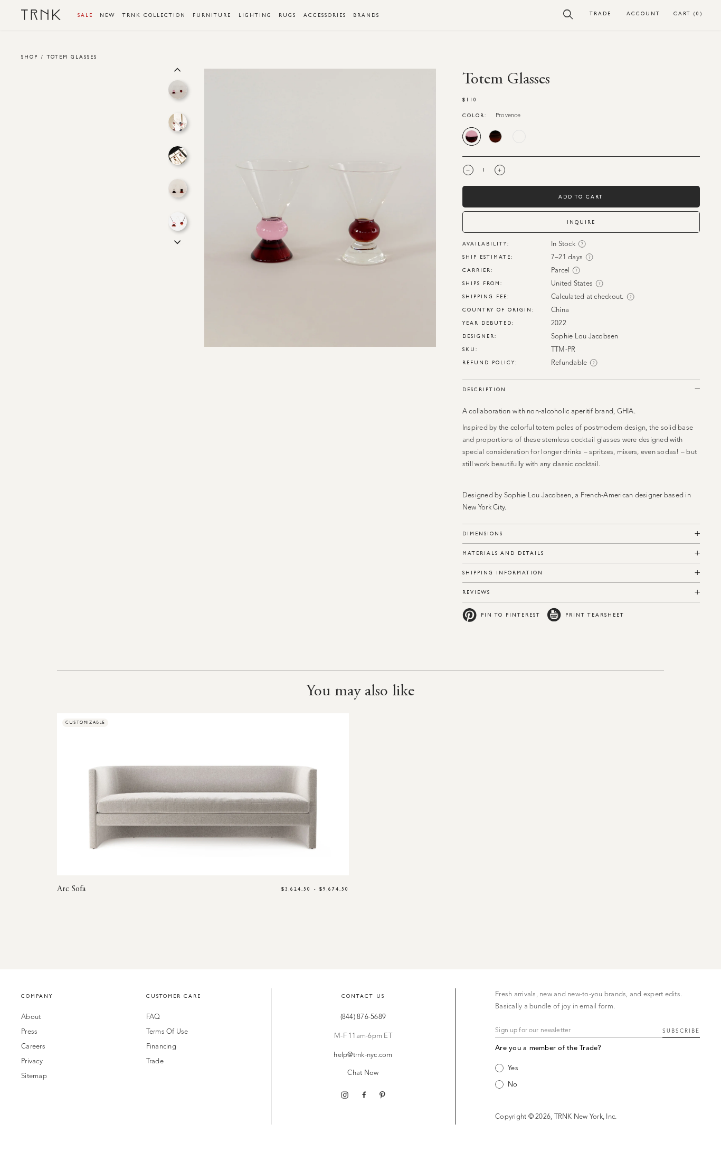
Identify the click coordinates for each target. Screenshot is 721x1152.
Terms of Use (167, 1031)
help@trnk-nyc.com (363, 1055)
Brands (366, 15)
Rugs (287, 15)
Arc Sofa (71, 889)
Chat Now (362, 1073)
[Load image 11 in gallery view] (177, 221)
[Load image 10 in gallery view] (177, 188)
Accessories (324, 15)
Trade (600, 13)
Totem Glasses (72, 57)
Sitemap (34, 1076)
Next (177, 241)
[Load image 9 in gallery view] (177, 155)
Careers (33, 1046)
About (31, 1017)
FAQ (153, 1017)
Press (29, 1031)
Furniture (212, 15)
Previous (177, 68)
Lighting (255, 15)
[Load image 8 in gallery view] (177, 122)
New (107, 15)
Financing (161, 1046)
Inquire (581, 222)
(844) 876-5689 (363, 1017)
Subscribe (681, 1031)
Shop (29, 57)
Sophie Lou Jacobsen (585, 336)
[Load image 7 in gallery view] (177, 89)
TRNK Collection (154, 15)
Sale (85, 15)
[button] (568, 13)
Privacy (32, 1061)
